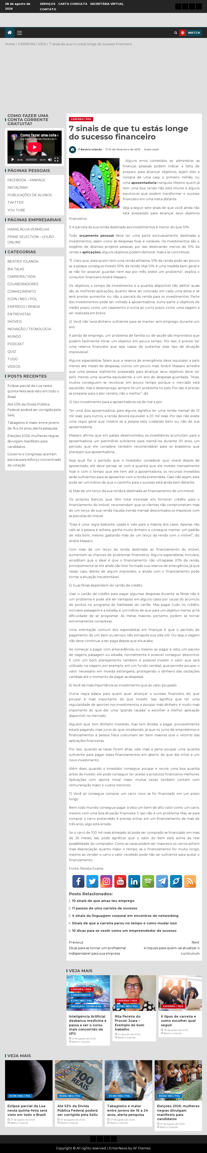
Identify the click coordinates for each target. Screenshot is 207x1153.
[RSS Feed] (190, 881)
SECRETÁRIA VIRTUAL (107, 4)
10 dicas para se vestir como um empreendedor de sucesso (124, 931)
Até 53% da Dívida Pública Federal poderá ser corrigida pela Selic (34, 409)
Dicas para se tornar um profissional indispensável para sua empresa (97, 947)
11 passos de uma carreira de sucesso (104, 908)
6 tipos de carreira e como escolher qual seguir (178, 1021)
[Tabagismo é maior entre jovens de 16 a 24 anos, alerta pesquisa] (128, 1080)
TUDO (12, 359)
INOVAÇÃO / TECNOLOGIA (86, 1006)
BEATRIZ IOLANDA (22, 261)
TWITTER (15, 202)
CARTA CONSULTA (72, 4)
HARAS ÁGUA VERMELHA (28, 229)
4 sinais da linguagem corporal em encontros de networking (125, 916)
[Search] (175, 33)
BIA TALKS (15, 269)
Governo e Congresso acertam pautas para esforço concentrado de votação (34, 459)
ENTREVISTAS (19, 314)
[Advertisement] (103, 79)
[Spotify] (148, 881)
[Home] (9, 33)
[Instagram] (106, 881)
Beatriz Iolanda (91, 149)
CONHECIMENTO (81, 995)
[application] (34, 147)
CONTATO (48, 9)
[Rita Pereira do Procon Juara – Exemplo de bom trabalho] (134, 993)
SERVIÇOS (47, 4)
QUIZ (11, 352)
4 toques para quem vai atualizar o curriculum (172, 947)
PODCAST (15, 344)
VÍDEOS (13, 367)
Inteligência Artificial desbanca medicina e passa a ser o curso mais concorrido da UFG (88, 1025)
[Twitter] (92, 881)
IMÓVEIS (14, 322)
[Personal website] (176, 881)
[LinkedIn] (134, 881)
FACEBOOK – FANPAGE (26, 180)
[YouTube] (120, 881)
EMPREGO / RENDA (23, 307)
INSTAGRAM (17, 188)
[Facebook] (78, 881)
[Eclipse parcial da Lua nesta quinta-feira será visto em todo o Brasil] (29, 1080)
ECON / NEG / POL (81, 1000)
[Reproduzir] (13, 160)
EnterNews (118, 1148)
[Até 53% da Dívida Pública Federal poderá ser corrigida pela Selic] (78, 1080)
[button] (19, 33)
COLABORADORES (22, 284)
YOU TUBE (16, 210)
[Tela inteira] (56, 160)
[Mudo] (50, 160)
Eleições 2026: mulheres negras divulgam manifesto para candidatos (33, 441)
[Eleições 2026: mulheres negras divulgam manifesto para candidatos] (178, 1080)
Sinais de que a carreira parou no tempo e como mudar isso (124, 923)
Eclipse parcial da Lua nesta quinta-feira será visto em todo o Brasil (33, 391)
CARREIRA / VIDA (81, 119)
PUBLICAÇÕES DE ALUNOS (29, 195)
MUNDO (14, 336)
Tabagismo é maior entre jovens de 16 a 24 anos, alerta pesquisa (127, 1110)
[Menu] (19, 33)
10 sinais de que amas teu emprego (103, 901)
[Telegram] (162, 881)
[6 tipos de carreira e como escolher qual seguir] (180, 993)
